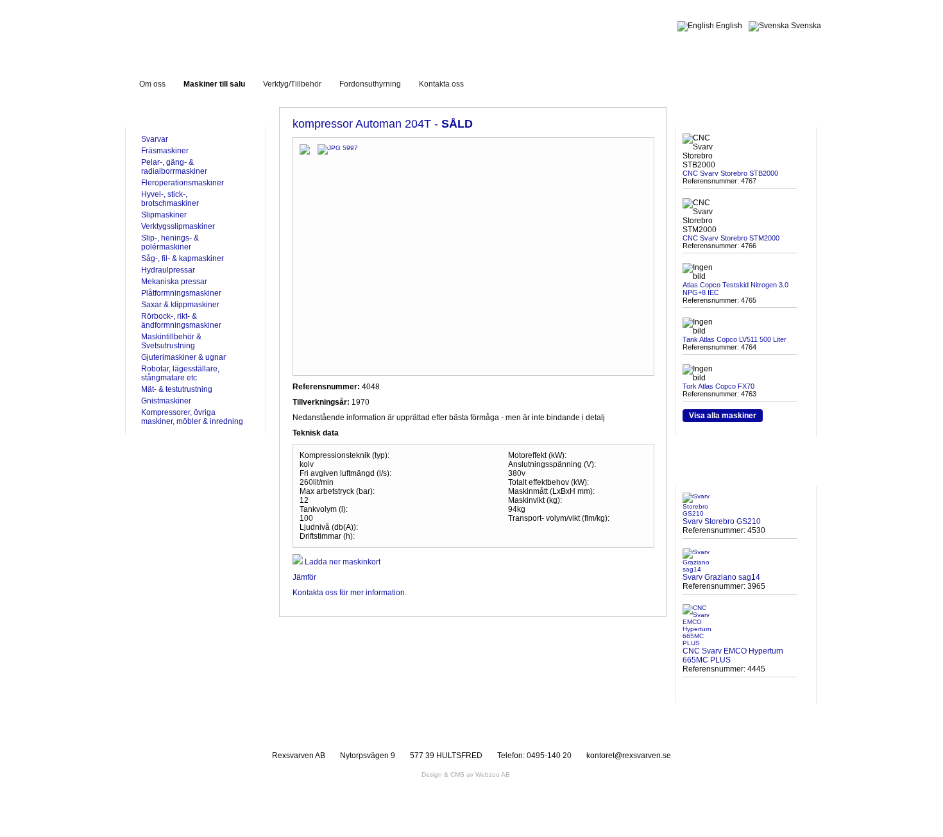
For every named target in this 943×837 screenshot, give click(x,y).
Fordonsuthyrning (370, 84)
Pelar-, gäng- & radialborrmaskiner (174, 167)
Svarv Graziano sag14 (721, 577)
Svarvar (154, 139)
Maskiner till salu (214, 84)
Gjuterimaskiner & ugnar (183, 357)
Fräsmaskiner (165, 150)
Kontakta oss (441, 84)
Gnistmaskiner (166, 400)
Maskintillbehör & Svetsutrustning (171, 341)
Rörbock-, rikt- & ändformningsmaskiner (181, 321)
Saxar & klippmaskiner (180, 304)
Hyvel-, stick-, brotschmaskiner (170, 199)
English (728, 25)
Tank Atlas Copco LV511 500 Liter (734, 339)
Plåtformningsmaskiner (181, 293)
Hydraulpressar (168, 270)
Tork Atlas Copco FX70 (718, 386)
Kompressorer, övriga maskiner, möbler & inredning (192, 417)
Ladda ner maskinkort (341, 561)
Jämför (304, 577)
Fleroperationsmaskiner (182, 182)
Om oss (152, 84)
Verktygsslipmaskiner (178, 226)
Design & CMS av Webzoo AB (465, 774)
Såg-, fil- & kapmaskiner (182, 258)
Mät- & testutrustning (176, 389)
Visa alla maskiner (722, 415)
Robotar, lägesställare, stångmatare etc (180, 373)
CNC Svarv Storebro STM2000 (731, 238)
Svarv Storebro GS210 (722, 521)
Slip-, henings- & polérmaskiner (170, 242)
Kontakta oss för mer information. (350, 592)
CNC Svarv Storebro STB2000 (730, 173)
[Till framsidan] (237, 31)
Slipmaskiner (164, 214)
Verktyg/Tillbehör (292, 84)
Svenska (805, 25)
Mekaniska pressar (174, 281)
